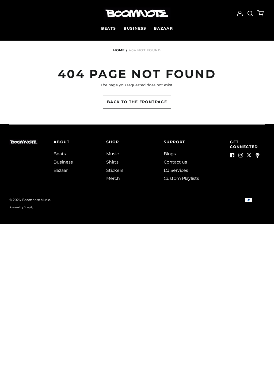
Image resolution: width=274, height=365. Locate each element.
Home (119, 50)
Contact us (175, 162)
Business (135, 28)
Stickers (114, 170)
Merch (113, 178)
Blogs (170, 153)
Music (112, 153)
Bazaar (163, 28)
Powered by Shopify (21, 207)
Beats (108, 28)
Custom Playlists (181, 178)
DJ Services (176, 170)
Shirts (112, 162)
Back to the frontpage (137, 101)
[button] (250, 13)
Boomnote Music (36, 200)
